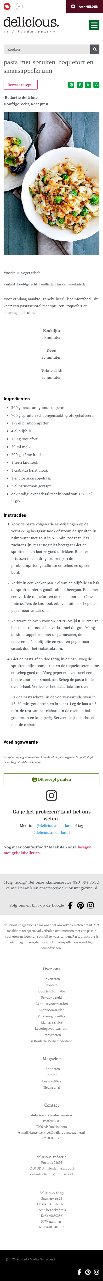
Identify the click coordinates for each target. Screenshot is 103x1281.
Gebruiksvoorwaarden (51, 1003)
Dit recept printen (54, 779)
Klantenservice (52, 1022)
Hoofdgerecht (16, 103)
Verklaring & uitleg (51, 1016)
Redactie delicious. (22, 97)
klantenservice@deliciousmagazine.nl (63, 888)
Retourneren (51, 1034)
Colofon (51, 1075)
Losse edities (51, 1081)
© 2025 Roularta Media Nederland (30, 1259)
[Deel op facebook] (80, 85)
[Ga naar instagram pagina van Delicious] (89, 905)
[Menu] (94, 25)
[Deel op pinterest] (71, 85)
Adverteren (51, 978)
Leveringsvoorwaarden (51, 1028)
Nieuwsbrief (51, 1087)
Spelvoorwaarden (51, 1010)
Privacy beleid (51, 997)
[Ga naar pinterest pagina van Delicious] (79, 905)
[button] (84, 6)
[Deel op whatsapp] (96, 85)
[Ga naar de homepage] (31, 22)
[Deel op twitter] (88, 85)
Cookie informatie (51, 991)
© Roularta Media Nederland (52, 1041)
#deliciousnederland (51, 832)
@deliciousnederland (54, 825)
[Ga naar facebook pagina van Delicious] (69, 905)
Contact (51, 985)
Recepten (39, 103)
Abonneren (51, 1068)
